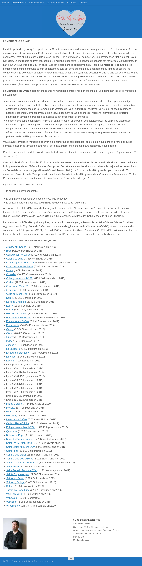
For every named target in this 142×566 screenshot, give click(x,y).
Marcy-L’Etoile (14, 403)
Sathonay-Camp (15, 478)
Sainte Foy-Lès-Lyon (17, 474)
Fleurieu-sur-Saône (16, 313)
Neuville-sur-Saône (16, 419)
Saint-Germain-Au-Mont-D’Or (22, 462)
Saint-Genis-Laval (16, 454)
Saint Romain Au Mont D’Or (21, 470)
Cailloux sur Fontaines (18, 254)
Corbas (10, 282)
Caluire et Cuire (14, 258)
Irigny (9, 341)
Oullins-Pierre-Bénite (17, 423)
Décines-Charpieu (16, 301)
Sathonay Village (15, 482)
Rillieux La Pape (15, 435)
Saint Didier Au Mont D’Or (20, 447)
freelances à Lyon (111, 530)
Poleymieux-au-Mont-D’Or (20, 427)
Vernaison (11, 501)
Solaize (10, 486)
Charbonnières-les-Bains (19, 266)
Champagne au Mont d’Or (20, 262)
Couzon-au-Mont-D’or (18, 286)
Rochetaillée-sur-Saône (19, 439)
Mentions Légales (81, 540)
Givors (9, 333)
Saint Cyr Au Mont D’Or (19, 443)
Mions (9, 411)
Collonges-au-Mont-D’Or (19, 278)
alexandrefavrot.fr (93, 533)
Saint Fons (12, 450)
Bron (8, 250)
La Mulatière (13, 349)
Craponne (11, 290)
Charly (9, 270)
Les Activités (35, 2)
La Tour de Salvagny (17, 352)
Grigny (10, 337)
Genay (10, 329)
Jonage (10, 345)
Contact (83, 2)
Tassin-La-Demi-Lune (18, 490)
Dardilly (10, 298)
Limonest (11, 356)
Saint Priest (12, 466)
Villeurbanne (13, 505)
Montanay (11, 415)
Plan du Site (78, 537)
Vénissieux (12, 498)
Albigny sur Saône (16, 247)
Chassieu (11, 274)
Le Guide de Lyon (55, 2)
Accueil (5, 2)
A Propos (71, 2)
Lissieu (10, 360)
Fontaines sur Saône (17, 321)
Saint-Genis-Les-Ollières (19, 458)
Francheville (12, 325)
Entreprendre (18, 2)
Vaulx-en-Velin (14, 494)
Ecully (9, 305)
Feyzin (10, 309)
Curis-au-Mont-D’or (16, 294)
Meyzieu (10, 407)
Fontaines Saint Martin (18, 317)
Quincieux (11, 431)
